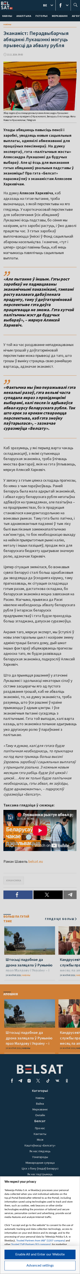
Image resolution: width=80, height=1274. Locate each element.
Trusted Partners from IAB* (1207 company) (40, 1240)
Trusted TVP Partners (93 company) (31, 1244)
